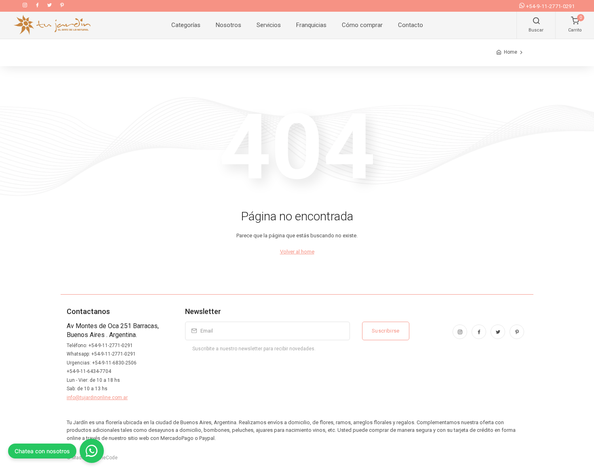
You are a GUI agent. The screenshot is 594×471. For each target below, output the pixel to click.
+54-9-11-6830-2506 (114, 363)
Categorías (185, 25)
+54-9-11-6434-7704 (89, 371)
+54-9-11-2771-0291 (550, 6)
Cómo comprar (362, 25)
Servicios (269, 25)
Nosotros (228, 25)
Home (510, 52)
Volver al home (297, 252)
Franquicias (311, 25)
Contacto (410, 25)
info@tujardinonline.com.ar (97, 397)
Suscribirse (386, 331)
